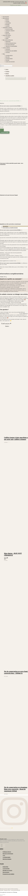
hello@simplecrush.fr (14, 313)
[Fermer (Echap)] (4, 894)
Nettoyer (7, 33)
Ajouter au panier (5, 132)
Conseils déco (9, 55)
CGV (4, 855)
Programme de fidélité (11, 50)
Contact (7, 52)
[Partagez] (3, 894)
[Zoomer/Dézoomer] (0, 894)
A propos (7, 49)
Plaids (6, 38)
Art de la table (9, 29)
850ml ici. (18, 260)
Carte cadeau (6, 47)
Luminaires (8, 23)
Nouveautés (6, 16)
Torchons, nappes (9, 30)
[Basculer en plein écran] (1, 894)
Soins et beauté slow (10, 43)
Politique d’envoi (7, 851)
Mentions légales (7, 859)
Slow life (7, 57)
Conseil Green (9, 58)
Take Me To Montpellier (11, 46)
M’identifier (5, 866)
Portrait (7, 60)
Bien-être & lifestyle (8, 40)
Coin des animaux (9, 44)
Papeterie (7, 41)
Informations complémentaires (10, 227)
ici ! (2, 268)
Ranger (7, 32)
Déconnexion (6, 872)
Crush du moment (10, 61)
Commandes (6, 868)
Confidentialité (6, 857)
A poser (7, 21)
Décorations (6, 18)
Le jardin (7, 26)
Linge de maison (7, 35)
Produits (7, 71)
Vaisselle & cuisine (7, 27)
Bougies (7, 24)
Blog (4, 54)
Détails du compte (7, 870)
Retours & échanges (8, 853)
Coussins (7, 37)
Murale (7, 19)
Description (5, 226)
